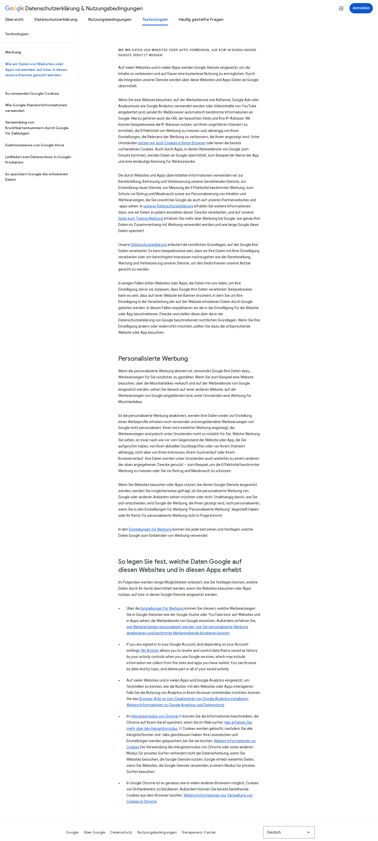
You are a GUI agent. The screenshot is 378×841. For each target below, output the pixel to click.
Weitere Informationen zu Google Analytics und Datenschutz (175, 705)
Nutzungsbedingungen (109, 19)
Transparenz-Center (199, 832)
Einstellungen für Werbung (150, 529)
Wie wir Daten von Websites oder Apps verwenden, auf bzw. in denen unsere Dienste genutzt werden (36, 69)
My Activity (150, 650)
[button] (341, 8)
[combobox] (289, 832)
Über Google (94, 832)
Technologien (155, 19)
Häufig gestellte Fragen (201, 19)
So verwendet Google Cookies (32, 93)
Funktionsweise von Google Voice (34, 145)
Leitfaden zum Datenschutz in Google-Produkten (38, 160)
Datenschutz (121, 832)
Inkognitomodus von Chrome (154, 716)
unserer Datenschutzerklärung (168, 206)
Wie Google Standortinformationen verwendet (36, 108)
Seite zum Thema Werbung (140, 218)
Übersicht (14, 19)
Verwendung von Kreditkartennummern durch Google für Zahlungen (37, 128)
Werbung (13, 52)
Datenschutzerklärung (55, 19)
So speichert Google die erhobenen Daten (36, 177)
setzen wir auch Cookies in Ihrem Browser (172, 143)
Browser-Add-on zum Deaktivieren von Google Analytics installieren (193, 699)
